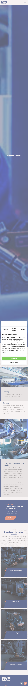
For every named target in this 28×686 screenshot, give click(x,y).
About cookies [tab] (14, 329)
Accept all (14, 358)
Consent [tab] (5, 329)
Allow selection (14, 362)
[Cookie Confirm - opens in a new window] (20, 323)
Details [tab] (23, 329)
